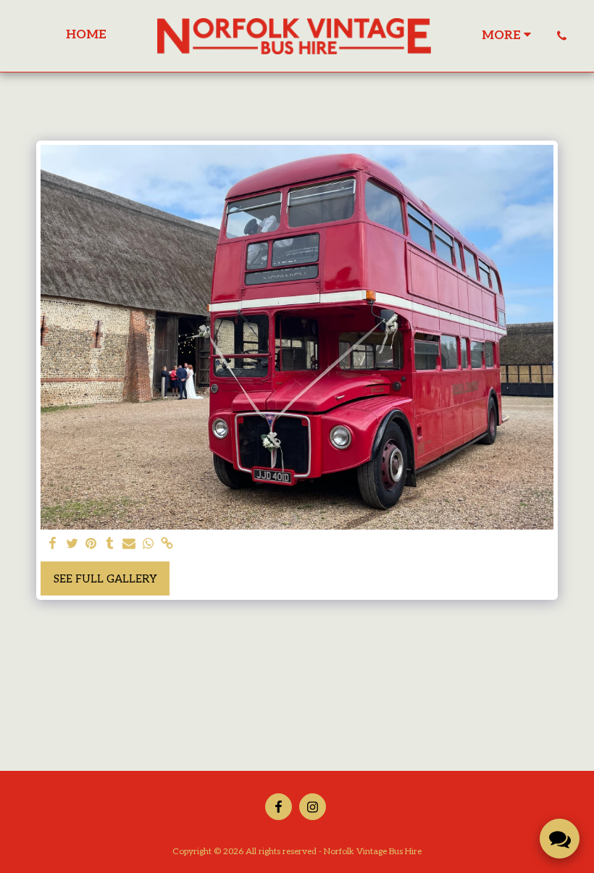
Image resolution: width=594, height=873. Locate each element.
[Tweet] (72, 544)
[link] (167, 544)
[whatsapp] (148, 544)
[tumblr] (110, 544)
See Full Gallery (105, 578)
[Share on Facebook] (53, 544)
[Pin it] (91, 544)
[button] (562, 36)
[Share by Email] (129, 544)
